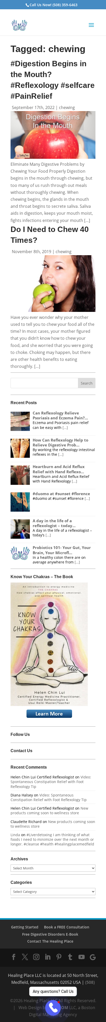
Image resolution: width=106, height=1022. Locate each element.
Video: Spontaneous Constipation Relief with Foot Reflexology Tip (51, 782)
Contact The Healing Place (50, 941)
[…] (65, 427)
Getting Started (24, 927)
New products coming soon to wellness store (49, 810)
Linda (15, 834)
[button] (91, 28)
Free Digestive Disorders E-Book (50, 934)
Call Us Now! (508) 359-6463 (53, 4)
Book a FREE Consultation (66, 927)
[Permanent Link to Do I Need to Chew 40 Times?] (53, 310)
